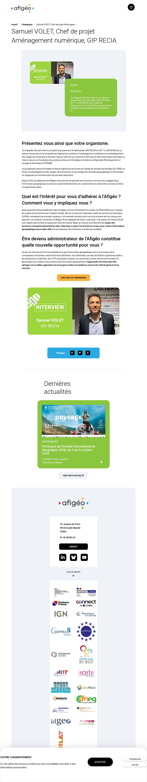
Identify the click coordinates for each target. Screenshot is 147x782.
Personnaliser (135, 759)
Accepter (100, 762)
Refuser (135, 765)
